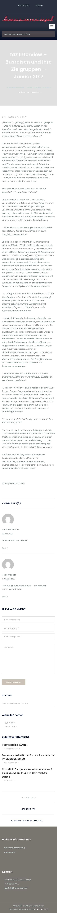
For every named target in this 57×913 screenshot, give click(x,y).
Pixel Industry (42, 909)
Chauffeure (11, 726)
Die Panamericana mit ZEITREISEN (27, 820)
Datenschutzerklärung (14, 847)
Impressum (9, 852)
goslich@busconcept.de (16, 888)
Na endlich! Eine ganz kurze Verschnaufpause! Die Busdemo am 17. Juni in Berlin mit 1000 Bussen (27, 773)
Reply (5, 548)
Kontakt (39, 5)
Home (29, 87)
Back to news (28, 809)
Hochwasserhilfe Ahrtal (14, 744)
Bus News (47, 87)
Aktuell (37, 87)
